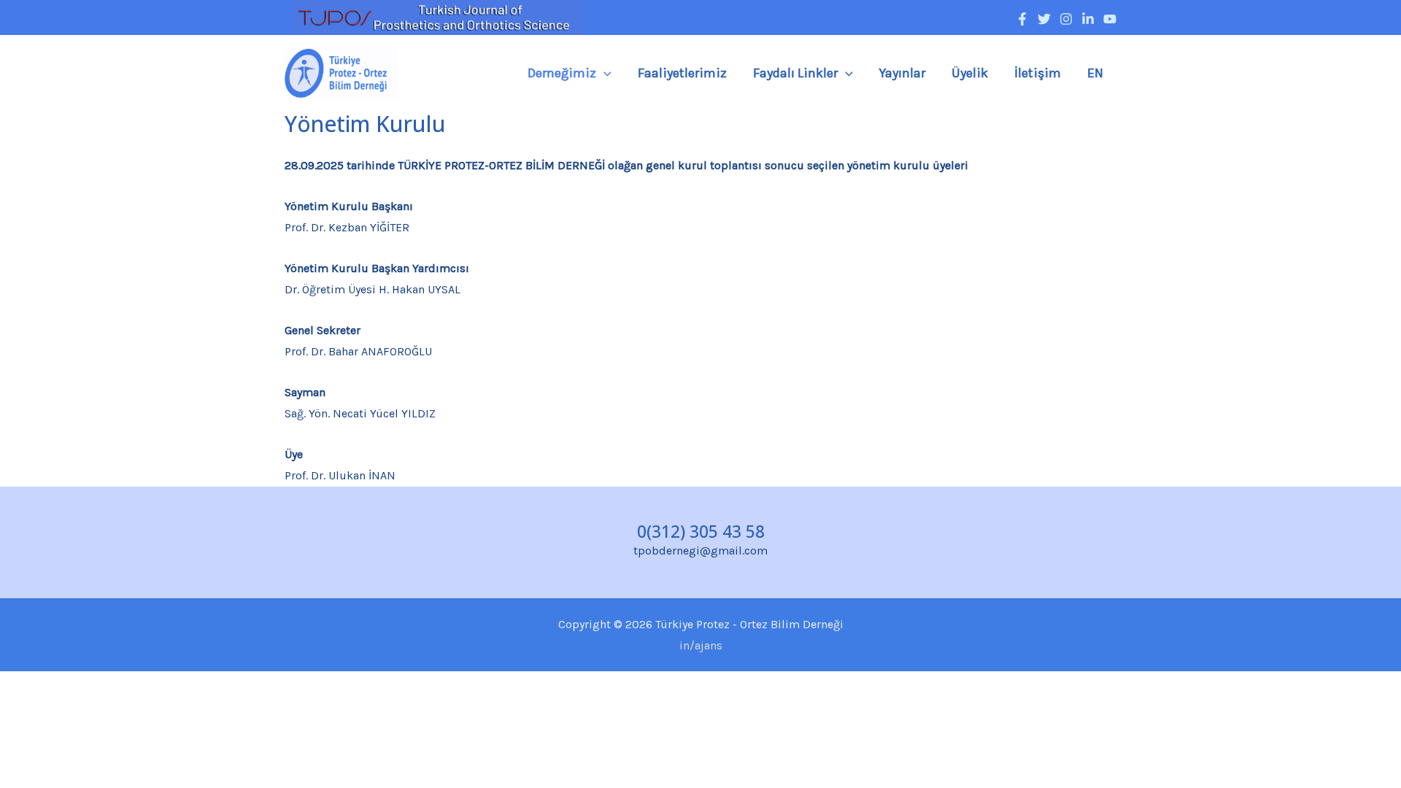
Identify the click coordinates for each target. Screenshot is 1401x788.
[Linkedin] (1088, 19)
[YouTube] (1109, 19)
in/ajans (700, 645)
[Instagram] (1066, 19)
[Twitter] (1044, 19)
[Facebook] (1022, 19)
